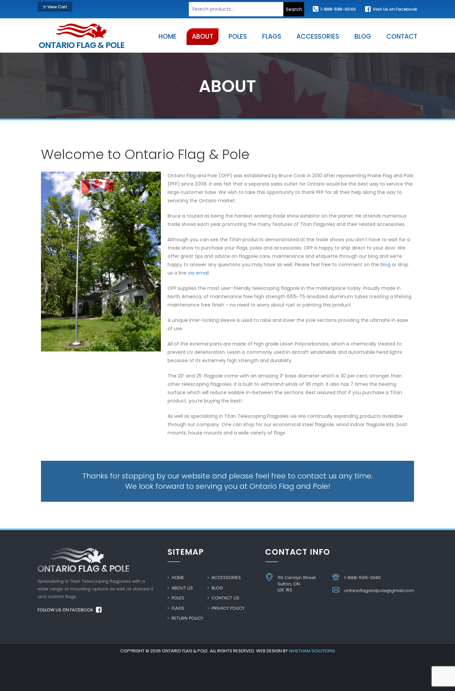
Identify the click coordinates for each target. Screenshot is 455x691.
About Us (181, 588)
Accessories (225, 577)
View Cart (56, 7)
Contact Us (224, 598)
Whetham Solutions (312, 651)
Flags (177, 608)
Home (177, 577)
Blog (216, 588)
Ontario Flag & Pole (81, 43)
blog (386, 264)
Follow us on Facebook (66, 610)
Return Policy (186, 618)
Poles (177, 598)
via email (198, 273)
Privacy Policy (227, 608)
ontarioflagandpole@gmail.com (379, 590)
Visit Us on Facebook (394, 9)
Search (294, 9)
